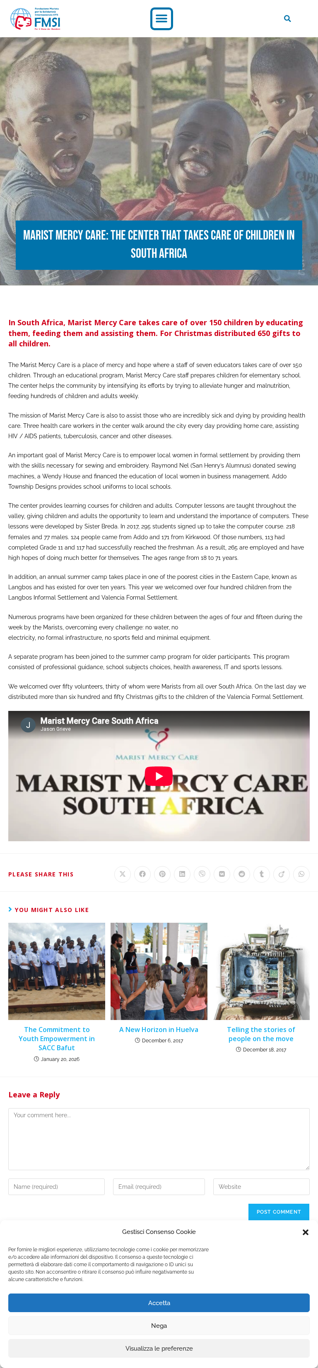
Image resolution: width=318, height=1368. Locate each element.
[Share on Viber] (202, 874)
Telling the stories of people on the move (261, 1034)
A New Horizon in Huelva (158, 1029)
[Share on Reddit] (242, 874)
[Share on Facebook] (142, 874)
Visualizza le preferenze (159, 1348)
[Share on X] (122, 874)
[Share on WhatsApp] (301, 874)
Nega (159, 1326)
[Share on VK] (222, 874)
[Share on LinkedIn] (182, 874)
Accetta (159, 1303)
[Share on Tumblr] (261, 874)
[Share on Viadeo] (281, 874)
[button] (305, 1232)
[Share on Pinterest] (162, 874)
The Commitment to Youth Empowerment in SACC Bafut (57, 1039)
